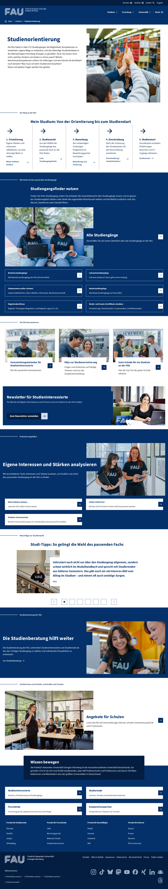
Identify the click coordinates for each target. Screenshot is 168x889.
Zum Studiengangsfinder (48, 160)
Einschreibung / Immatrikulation (113, 160)
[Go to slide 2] (72, 602)
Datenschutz (122, 857)
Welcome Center (54, 838)
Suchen (149, 3)
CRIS (49, 828)
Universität (143, 12)
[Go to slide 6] (103, 602)
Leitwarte (91, 838)
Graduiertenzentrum (55, 843)
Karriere (131, 838)
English (160, 2)
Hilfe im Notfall (97, 857)
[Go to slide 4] (88, 602)
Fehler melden (157, 857)
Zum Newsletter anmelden (24, 416)
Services (126, 3)
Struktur (137, 3)
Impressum (110, 857)
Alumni (131, 828)
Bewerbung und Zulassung (80, 163)
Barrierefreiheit (135, 857)
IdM (89, 843)
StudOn (9, 833)
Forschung (126, 12)
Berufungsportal (54, 833)
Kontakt (86, 857)
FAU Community (134, 843)
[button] (43, 275)
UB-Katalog (11, 843)
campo (9, 838)
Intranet (90, 833)
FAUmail (9, 828)
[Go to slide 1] (64, 602)
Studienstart (145, 158)
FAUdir (90, 828)
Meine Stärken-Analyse (12, 163)
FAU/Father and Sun (14, 876)
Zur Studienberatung (12, 660)
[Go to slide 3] (80, 602)
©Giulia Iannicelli (13, 882)
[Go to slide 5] (96, 602)
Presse (131, 833)
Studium (111, 12)
